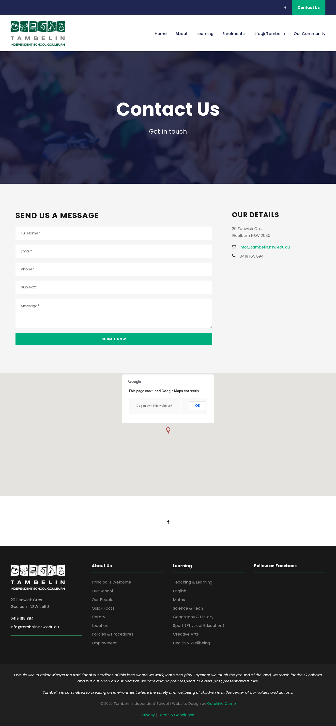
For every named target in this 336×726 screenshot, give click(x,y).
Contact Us (309, 7)
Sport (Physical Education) (198, 625)
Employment (104, 643)
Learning (205, 33)
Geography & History (193, 617)
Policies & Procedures (112, 634)
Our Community (309, 33)
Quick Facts (103, 608)
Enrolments (233, 33)
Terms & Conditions (176, 714)
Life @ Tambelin (269, 33)
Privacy (148, 714)
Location (100, 625)
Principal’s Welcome (111, 582)
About (181, 33)
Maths (179, 599)
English (179, 591)
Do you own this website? (154, 405)
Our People (102, 599)
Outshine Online (221, 703)
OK (197, 405)
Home (161, 33)
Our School (102, 591)
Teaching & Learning (192, 582)
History (98, 617)
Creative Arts (186, 634)
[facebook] (285, 7)
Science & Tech (188, 608)
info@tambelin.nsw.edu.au (35, 626)
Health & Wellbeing (191, 643)
